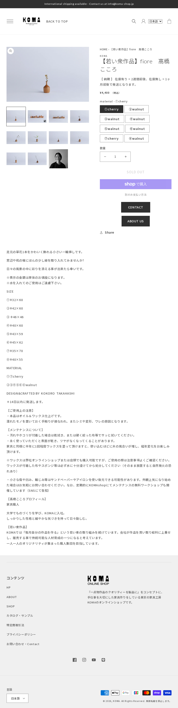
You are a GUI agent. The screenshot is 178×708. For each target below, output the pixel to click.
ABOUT (12, 597)
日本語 (15, 698)
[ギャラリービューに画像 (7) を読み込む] (58, 137)
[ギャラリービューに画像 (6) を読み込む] (37, 137)
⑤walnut (112, 128)
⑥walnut (137, 128)
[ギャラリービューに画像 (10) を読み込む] (37, 158)
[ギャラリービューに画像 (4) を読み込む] (79, 116)
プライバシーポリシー (21, 634)
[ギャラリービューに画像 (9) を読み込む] (16, 158)
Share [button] (109, 232)
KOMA (116, 701)
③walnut (112, 119)
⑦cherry (111, 138)
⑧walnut (136, 138)
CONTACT (135, 207)
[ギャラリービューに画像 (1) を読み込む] (16, 116)
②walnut (136, 109)
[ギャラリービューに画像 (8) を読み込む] (79, 137)
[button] (10, 21)
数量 (103, 148)
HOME (103, 49)
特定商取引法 (15, 625)
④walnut (137, 119)
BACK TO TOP (57, 21)
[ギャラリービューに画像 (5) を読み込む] (16, 137)
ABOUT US (135, 221)
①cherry (111, 109)
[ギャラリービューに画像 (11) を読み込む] (58, 158)
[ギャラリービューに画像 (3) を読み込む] (58, 116)
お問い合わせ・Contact (23, 644)
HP (8, 587)
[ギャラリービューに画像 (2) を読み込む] (37, 116)
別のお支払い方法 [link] (136, 194)
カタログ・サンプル (20, 615)
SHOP (11, 606)
